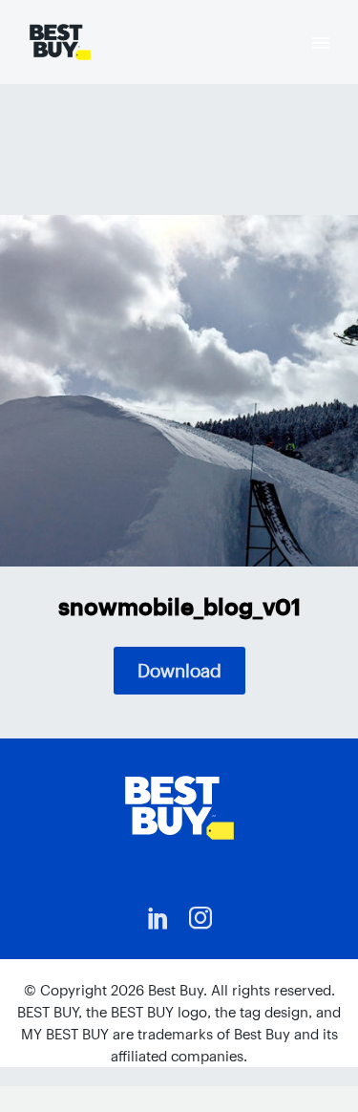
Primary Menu (321, 43)
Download (179, 670)
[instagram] (200, 918)
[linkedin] (158, 918)
